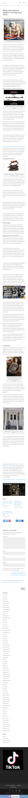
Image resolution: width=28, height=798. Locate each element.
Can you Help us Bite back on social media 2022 (7, 503)
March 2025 (5, 601)
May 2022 (5, 624)
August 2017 (5, 707)
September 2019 (6, 655)
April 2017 (5, 716)
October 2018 (6, 678)
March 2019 (5, 668)
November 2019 (6, 651)
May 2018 (5, 688)
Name (4, 551)
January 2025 (6, 605)
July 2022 (5, 620)
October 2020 (6, 632)
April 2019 (5, 666)
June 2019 (5, 661)
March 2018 (5, 693)
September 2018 (6, 680)
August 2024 (5, 611)
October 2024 (6, 607)
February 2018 (6, 695)
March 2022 (5, 628)
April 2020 (5, 640)
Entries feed (5, 738)
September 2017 (6, 705)
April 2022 (5, 626)
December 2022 (6, 617)
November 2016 (6, 726)
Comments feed (6, 740)
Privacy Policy (13, 787)
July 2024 (5, 613)
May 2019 (5, 663)
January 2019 (6, 672)
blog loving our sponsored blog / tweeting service (18, 503)
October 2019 (6, 653)
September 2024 (6, 609)
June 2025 (5, 595)
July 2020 (5, 634)
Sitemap (19, 785)
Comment (5, 536)
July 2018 (5, 684)
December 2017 (6, 699)
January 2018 (6, 697)
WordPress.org (6, 742)
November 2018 (6, 676)
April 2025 (5, 599)
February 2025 (6, 603)
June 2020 (5, 636)
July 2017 (5, 709)
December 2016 (6, 724)
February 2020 (6, 645)
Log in (4, 736)
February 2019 (6, 670)
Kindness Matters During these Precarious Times (14, 479)
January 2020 (6, 647)
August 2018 (5, 682)
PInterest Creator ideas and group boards (12, 482)
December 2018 (6, 674)
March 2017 (5, 718)
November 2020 (6, 630)
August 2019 (5, 657)
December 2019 (6, 649)
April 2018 (5, 691)
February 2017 (6, 720)
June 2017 (5, 711)
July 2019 (5, 659)
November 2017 (6, 701)
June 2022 (5, 622)
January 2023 (6, 615)
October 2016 (6, 728)
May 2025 (5, 597)
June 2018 (5, 686)
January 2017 (6, 722)
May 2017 (5, 714)
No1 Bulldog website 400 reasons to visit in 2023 (8, 513)
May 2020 (5, 638)
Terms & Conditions (10, 785)
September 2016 (6, 730)
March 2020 (5, 643)
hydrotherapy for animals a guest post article (13, 146)
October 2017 (6, 703)
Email (4, 557)
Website (4, 562)
